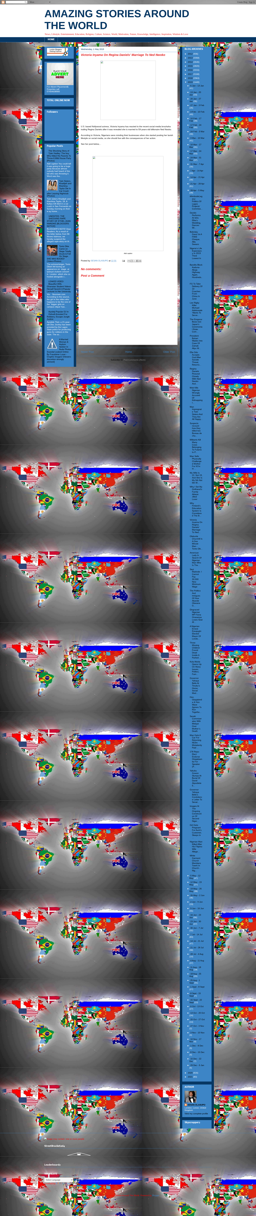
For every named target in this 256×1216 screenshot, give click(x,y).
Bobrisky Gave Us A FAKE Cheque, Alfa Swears (196, 238)
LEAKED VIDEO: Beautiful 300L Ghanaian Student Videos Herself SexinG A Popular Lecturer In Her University (59, 286)
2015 (190, 66)
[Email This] (128, 260)
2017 (190, 74)
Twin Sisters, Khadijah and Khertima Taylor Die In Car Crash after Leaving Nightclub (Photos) (59, 188)
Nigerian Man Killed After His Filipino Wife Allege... (196, 846)
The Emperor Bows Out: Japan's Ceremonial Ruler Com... (196, 325)
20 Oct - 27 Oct (197, 1019)
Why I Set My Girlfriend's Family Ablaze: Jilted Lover (196, 493)
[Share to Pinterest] (140, 260)
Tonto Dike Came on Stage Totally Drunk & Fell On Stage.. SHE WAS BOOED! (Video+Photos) (59, 253)
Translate (66, 1183)
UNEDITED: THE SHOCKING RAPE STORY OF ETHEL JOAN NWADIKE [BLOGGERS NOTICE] (59, 221)
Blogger (155, 1195)
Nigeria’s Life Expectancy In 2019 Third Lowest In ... (196, 254)
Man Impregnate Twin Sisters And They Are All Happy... (196, 413)
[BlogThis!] (131, 260)
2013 (190, 58)
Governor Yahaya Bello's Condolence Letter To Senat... (196, 795)
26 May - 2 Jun (197, 895)
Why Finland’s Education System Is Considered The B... (196, 509)
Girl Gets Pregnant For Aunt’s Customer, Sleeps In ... (196, 831)
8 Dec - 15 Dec (197, 1052)
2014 (190, 62)
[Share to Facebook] (137, 260)
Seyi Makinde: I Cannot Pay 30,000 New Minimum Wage (196, 578)
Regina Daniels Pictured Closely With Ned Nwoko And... (195, 376)
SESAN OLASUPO (196, 1105)
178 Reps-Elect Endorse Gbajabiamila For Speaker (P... (196, 759)
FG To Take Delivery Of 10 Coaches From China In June (196, 291)
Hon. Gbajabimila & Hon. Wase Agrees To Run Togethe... (196, 704)
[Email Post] (123, 260)
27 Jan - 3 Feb (197, 105)
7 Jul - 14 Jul (196, 934)
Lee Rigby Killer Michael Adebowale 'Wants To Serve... (196, 309)
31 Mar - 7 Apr (197, 164)
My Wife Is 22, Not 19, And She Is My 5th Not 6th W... (196, 478)
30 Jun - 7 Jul (196, 928)
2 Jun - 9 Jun (196, 902)
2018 (190, 78)
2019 (190, 82)
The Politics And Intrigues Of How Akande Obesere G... (195, 598)
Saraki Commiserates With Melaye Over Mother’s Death (196, 723)
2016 (190, 70)
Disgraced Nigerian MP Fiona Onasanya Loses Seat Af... (196, 615)
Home (128, 351)
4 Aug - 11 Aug (197, 960)
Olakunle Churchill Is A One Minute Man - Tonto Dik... (196, 542)
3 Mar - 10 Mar (197, 138)
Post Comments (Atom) (134, 360)
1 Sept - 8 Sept (197, 987)
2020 (190, 1073)
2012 (190, 54)
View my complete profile (196, 1113)
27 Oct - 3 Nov (197, 1026)
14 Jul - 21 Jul (197, 941)
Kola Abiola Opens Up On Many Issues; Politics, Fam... (195, 667)
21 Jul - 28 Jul (197, 947)
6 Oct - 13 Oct (197, 1006)
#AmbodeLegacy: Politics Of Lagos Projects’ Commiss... (196, 202)
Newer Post (87, 351)
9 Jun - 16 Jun (197, 908)
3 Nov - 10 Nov (197, 1032)
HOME (51, 39)
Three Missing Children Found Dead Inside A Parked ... (195, 650)
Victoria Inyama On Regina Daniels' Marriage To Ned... (196, 526)
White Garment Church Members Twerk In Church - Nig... (195, 863)
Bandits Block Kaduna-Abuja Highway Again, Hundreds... (196, 272)
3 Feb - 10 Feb (197, 112)
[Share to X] (134, 260)
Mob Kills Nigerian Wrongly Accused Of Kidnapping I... (196, 395)
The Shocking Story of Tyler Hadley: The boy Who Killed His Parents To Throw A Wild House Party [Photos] (59, 156)
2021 (190, 1077)
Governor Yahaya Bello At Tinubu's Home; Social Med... (195, 685)
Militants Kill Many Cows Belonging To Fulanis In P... (196, 446)
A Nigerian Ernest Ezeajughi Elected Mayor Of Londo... (195, 632)
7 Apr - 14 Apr (196, 170)
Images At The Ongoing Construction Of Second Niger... (195, 813)
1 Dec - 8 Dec (196, 1045)
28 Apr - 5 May (197, 190)
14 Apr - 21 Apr (197, 177)
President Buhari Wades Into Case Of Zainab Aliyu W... (196, 342)
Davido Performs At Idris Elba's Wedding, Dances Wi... (195, 220)
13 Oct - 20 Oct (197, 1013)
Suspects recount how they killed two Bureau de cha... (196, 429)
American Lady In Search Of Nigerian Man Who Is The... (195, 559)
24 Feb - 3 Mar (197, 131)
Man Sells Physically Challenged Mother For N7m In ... (195, 462)
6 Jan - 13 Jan (197, 86)
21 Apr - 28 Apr (197, 184)
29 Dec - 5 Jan (197, 1065)
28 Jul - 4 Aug (196, 954)
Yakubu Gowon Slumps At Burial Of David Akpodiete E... (195, 778)
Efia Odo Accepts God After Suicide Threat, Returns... (195, 358)
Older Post (169, 351)
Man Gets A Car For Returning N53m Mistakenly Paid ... (196, 741)
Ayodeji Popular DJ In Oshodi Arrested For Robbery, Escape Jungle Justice (58, 315)
